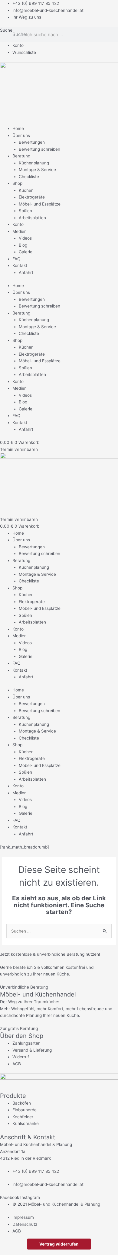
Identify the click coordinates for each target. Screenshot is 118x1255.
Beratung (21, 155)
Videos (25, 238)
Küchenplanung (34, 162)
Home (18, 128)
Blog (23, 245)
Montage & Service (37, 169)
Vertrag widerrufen (59, 1244)
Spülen (25, 210)
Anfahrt (26, 272)
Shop (17, 183)
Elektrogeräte (32, 197)
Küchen (26, 190)
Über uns (21, 135)
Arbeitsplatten (32, 217)
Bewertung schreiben (39, 149)
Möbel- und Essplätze (40, 204)
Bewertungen (32, 142)
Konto (18, 224)
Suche (6, 30)
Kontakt (19, 265)
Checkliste (29, 176)
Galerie (25, 251)
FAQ (16, 258)
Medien (19, 231)
